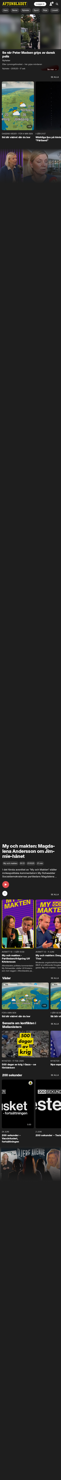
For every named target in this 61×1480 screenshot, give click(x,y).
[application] (30, 31)
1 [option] (4, 893)
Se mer (50, 69)
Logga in (40, 4)
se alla (55, 77)
